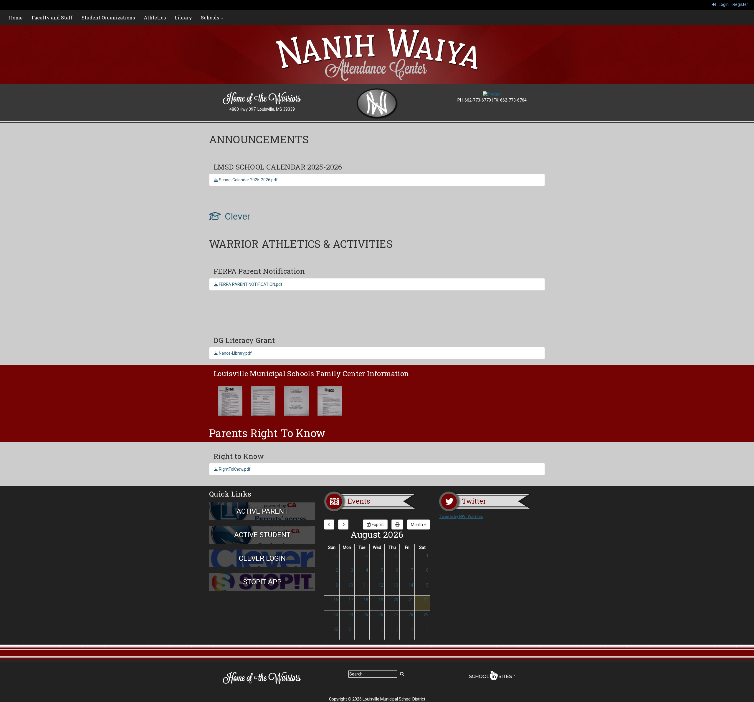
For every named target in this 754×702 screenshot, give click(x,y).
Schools (210, 17)
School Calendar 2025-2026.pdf (248, 179)
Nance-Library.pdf (235, 353)
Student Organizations (108, 17)
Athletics (155, 17)
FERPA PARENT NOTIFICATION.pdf (250, 284)
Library (183, 17)
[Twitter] (492, 94)
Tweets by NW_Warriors (461, 516)
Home (16, 17)
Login (722, 4)
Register (740, 4)
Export (377, 524)
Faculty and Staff (52, 17)
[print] (397, 525)
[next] (343, 525)
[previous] (329, 525)
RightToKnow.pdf (234, 469)
